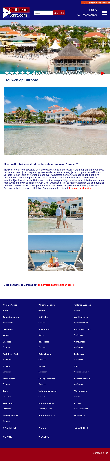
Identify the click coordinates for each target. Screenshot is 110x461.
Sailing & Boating (46, 378)
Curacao (77, 310)
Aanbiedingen (81, 317)
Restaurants (9, 378)
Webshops (8, 403)
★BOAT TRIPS (81, 427)
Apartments (8, 322)
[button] (104, 12)
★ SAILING (43, 436)
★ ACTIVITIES (9, 427)
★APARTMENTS (46, 415)
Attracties (8, 329)
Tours (5, 391)
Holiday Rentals (10, 415)
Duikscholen (44, 354)
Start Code (7, 359)
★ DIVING (7, 436)
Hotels (41, 366)
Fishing (6, 366)
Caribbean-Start (81, 409)
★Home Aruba (10, 304)
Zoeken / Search (45, 409)
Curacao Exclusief (81, 372)
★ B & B (42, 427)
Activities (43, 317)
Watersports (80, 391)
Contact (78, 403)
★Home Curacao (82, 304)
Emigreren (79, 354)
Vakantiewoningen (47, 391)
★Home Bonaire (46, 304)
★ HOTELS (79, 415)
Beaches (7, 341)
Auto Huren (44, 329)
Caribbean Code (11, 354)
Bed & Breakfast (82, 329)
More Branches (46, 403)
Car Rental (79, 341)
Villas (77, 366)
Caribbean (78, 335)
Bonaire (41, 310)
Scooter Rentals (82, 378)
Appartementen (11, 317)
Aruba (5, 310)
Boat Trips (43, 341)
